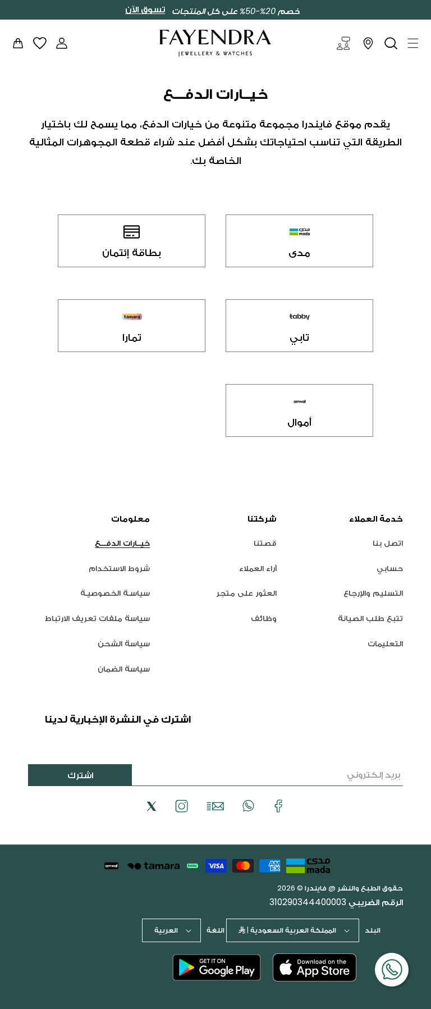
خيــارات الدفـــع (122, 543)
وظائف (264, 618)
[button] (413, 43)
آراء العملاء (258, 568)
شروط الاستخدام (119, 568)
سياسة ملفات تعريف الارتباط (97, 618)
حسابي (390, 568)
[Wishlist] (40, 43)
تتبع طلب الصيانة (370, 618)
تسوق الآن (145, 9)
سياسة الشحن (124, 643)
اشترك (80, 775)
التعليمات (385, 643)
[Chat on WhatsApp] (392, 970)
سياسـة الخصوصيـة (115, 593)
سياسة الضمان (124, 668)
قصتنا (265, 543)
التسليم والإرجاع (373, 593)
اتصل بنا (388, 543)
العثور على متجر (246, 593)
